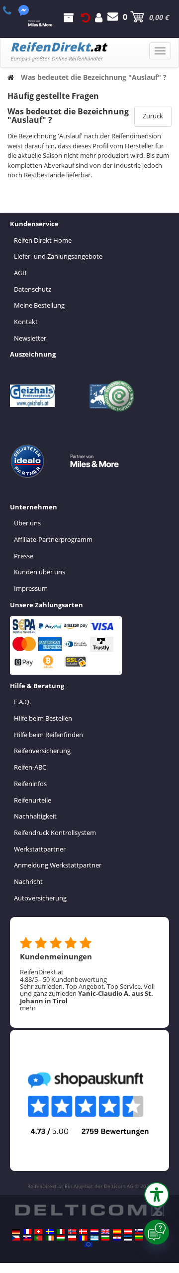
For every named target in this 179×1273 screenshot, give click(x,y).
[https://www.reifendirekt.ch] (38, 1231)
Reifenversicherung (42, 750)
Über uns (27, 522)
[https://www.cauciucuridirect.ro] (83, 1238)
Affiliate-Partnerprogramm (53, 539)
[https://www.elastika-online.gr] (94, 1238)
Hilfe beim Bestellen (43, 718)
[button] (156, 1194)
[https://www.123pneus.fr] (27, 1231)
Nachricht (28, 881)
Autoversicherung (40, 897)
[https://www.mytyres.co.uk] (105, 1231)
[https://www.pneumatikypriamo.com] (27, 1238)
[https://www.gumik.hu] (61, 1238)
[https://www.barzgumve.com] (105, 1238)
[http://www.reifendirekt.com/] (88, 1244)
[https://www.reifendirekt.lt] (139, 1238)
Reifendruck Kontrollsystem (55, 832)
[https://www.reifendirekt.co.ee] (128, 1238)
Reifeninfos (30, 783)
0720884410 (12, 10)
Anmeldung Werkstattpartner (57, 864)
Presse (23, 555)
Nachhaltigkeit (35, 816)
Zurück (153, 115)
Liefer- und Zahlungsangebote (58, 256)
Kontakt (26, 321)
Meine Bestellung (39, 305)
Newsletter (30, 338)
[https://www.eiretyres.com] (50, 1238)
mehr (28, 1007)
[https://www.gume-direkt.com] (139, 1231)
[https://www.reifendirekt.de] (16, 1231)
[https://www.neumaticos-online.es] (117, 1231)
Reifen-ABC (30, 767)
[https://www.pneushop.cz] (16, 1238)
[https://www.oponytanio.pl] (72, 1238)
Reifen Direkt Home (43, 240)
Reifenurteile (32, 800)
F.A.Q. (22, 701)
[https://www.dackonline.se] (50, 1231)
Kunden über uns (39, 571)
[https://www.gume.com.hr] (117, 1238)
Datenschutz (32, 289)
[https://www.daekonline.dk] (83, 1231)
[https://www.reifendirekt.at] (128, 1231)
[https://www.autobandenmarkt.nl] (94, 1231)
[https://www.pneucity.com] (38, 1238)
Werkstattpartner (40, 849)
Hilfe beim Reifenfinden (48, 734)
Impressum (31, 588)
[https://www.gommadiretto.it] (61, 1231)
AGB (20, 272)
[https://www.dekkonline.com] (72, 1231)
